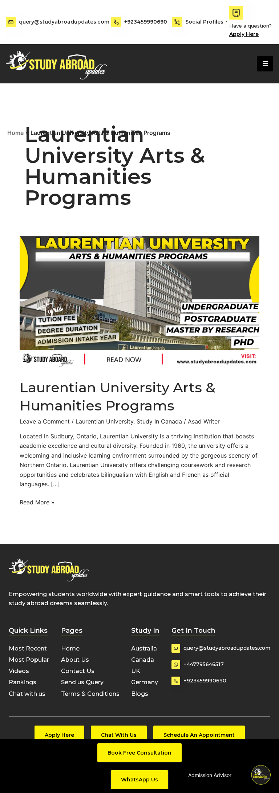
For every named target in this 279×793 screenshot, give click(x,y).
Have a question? (250, 26)
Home (15, 132)
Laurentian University (104, 421)
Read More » (37, 501)
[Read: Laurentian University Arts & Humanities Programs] (139, 302)
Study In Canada (159, 421)
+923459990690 (145, 21)
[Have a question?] (236, 12)
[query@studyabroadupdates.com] (11, 22)
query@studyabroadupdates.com (64, 21)
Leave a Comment (45, 421)
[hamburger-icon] (265, 63)
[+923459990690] (116, 22)
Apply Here (244, 34)
